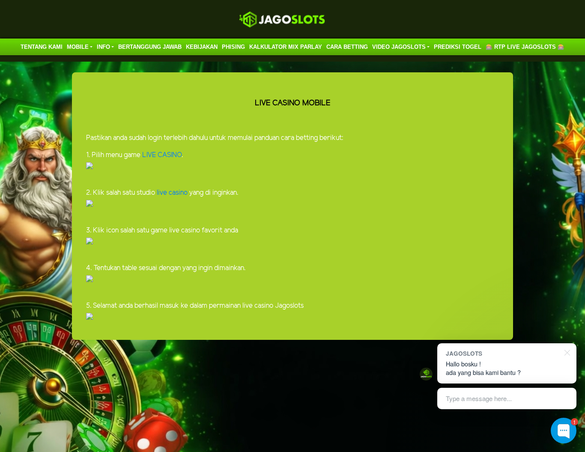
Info (103, 47)
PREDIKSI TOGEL (457, 47)
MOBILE (78, 47)
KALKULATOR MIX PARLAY (285, 47)
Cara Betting (347, 47)
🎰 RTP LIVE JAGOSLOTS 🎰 (525, 47)
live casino (171, 193)
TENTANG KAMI (42, 47)
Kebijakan (202, 47)
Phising (233, 47)
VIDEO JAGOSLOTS (399, 47)
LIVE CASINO (162, 155)
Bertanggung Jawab (150, 47)
